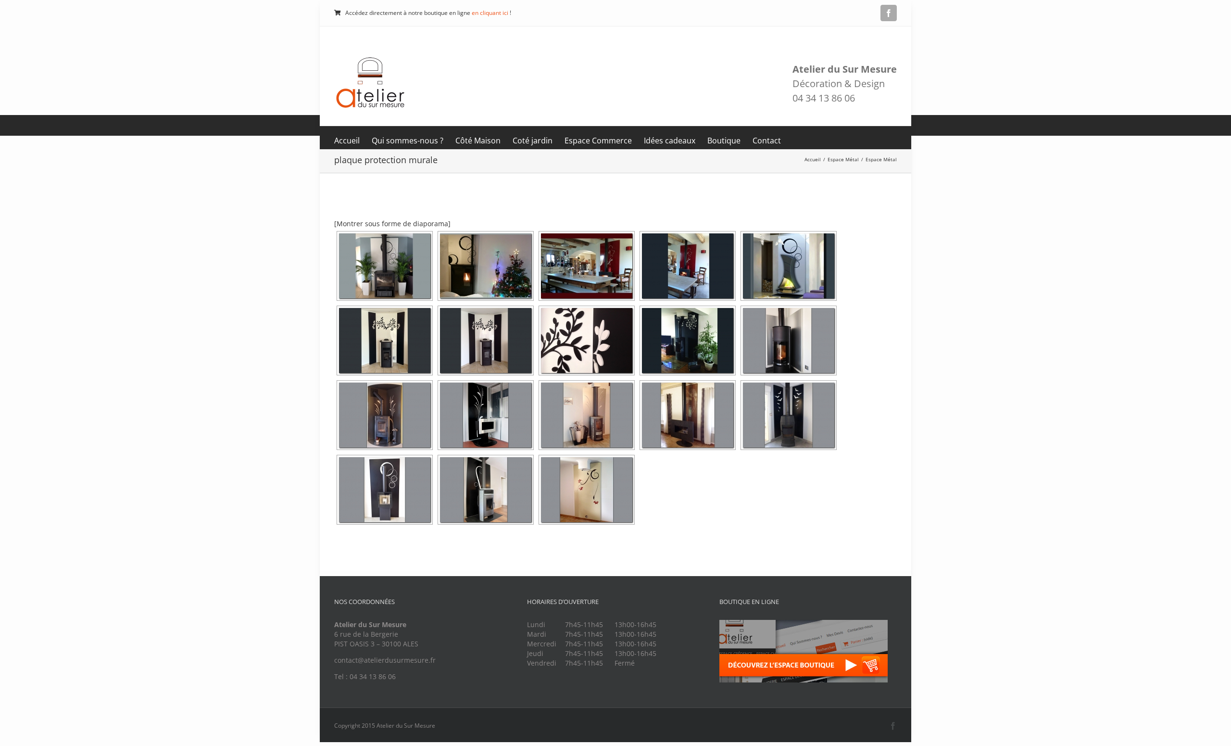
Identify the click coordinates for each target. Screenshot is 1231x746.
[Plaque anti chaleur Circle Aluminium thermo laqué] (384, 265)
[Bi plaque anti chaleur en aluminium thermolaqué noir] (687, 340)
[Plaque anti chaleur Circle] (485, 265)
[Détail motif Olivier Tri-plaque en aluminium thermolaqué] (586, 340)
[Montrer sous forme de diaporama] (392, 223)
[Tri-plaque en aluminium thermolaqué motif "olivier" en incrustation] (384, 340)
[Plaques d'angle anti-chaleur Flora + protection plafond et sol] (384, 415)
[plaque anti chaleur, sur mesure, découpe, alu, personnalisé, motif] (687, 415)
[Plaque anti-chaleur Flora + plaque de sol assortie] (485, 415)
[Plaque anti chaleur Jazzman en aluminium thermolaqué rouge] (586, 265)
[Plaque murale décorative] (586, 415)
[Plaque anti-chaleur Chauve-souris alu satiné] (788, 415)
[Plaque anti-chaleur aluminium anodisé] (788, 340)
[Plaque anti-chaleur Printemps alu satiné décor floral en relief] (586, 489)
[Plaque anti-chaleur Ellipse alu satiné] (485, 489)
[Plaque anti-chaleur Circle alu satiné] (384, 489)
